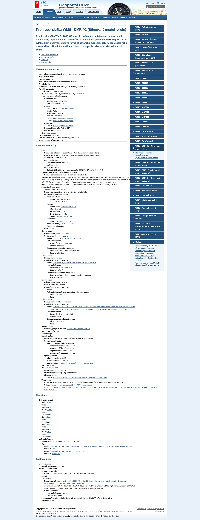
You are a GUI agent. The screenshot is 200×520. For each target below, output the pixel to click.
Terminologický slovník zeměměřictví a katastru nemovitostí (74, 263)
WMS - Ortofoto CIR (144, 141)
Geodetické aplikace (91, 17)
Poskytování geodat (42, 17)
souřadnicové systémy (144, 253)
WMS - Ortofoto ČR (144, 131)
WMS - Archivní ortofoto (146, 136)
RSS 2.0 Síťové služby (78, 516)
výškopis (59, 258)
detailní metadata (141, 155)
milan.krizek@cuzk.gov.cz (65, 216)
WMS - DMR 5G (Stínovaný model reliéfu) (147, 164)
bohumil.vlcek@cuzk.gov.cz (63, 118)
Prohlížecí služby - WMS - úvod (147, 246)
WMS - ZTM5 (141, 78)
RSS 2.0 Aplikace (45, 516)
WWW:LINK (56, 454)
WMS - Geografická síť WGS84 (145, 217)
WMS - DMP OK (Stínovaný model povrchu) (147, 179)
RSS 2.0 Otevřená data (111, 516)
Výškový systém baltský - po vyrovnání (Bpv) (77, 363)
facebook (115, 511)
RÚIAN (71, 17)
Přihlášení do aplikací (156, 7)
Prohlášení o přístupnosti (155, 509)
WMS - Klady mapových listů (146, 201)
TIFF (49, 432)
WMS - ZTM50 (141, 93)
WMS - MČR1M (142, 112)
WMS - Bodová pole (144, 195)
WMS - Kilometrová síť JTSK (145, 209)
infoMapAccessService (64, 302)
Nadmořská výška (62, 233)
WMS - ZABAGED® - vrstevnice (144, 72)
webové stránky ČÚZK (144, 256)
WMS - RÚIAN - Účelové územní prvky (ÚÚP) (146, 41)
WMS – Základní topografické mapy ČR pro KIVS (147, 226)
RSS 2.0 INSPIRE (94, 516)
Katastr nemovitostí (59, 17)
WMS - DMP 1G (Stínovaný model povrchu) (147, 171)
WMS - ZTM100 (142, 97)
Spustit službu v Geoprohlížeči (146, 158)
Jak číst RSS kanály (126, 511)
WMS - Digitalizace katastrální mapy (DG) (145, 56)
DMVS (78, 17)
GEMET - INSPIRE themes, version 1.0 (67, 238)
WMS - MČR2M (142, 117)
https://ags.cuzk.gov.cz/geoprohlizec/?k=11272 (67, 451)
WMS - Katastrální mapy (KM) (146, 28)
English (162, 3)
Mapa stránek (141, 509)
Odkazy (138, 242)
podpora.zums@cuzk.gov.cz (63, 121)
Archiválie (132, 17)
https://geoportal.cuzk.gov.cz (63, 126)
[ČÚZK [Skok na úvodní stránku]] (42, 5)
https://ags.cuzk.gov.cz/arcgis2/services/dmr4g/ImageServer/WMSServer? (80, 378)
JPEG (49, 410)
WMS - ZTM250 (142, 102)
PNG (49, 402)
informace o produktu (143, 153)
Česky (151, 3)
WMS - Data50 (141, 122)
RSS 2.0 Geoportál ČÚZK (47, 513)
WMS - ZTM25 (141, 88)
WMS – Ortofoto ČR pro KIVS (146, 235)
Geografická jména (119, 17)
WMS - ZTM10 (141, 83)
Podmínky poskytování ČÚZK (146, 263)
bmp (49, 417)
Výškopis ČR (105, 17)
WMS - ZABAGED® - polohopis (144, 64)
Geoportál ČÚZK (78, 6)
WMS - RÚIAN (141, 35)
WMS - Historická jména (146, 190)
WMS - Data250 (142, 127)
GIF (48, 424)
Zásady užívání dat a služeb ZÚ (147, 265)
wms (58, 331)
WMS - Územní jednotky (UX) (146, 48)
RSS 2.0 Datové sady (60, 516)
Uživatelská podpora (104, 511)
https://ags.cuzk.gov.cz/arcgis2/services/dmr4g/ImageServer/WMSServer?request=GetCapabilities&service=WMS (91, 446)
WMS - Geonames (143, 186)
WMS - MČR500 (142, 107)
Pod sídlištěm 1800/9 (66, 109)
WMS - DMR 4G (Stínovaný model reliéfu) (147, 147)
